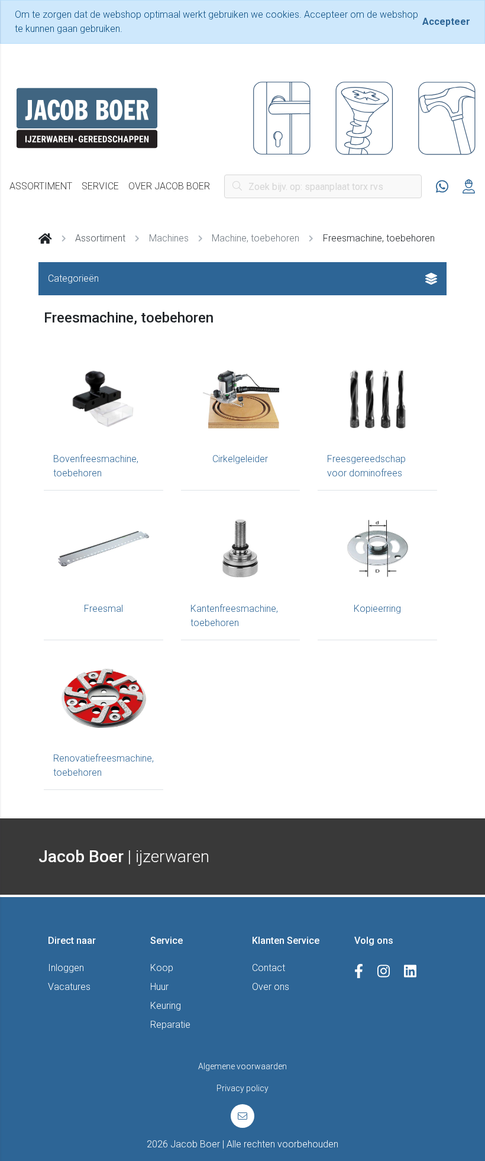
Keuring (165, 1005)
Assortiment (40, 186)
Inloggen (66, 967)
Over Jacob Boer (169, 186)
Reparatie (170, 1024)
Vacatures (69, 986)
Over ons (270, 986)
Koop (161, 967)
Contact (268, 967)
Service (100, 186)
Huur (159, 986)
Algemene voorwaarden (242, 1066)
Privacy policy (242, 1088)
